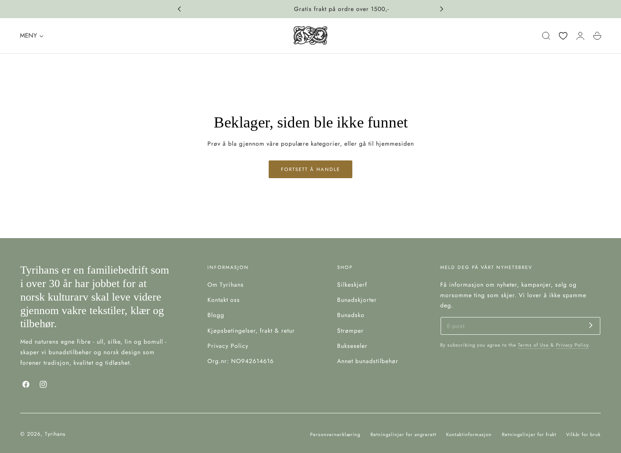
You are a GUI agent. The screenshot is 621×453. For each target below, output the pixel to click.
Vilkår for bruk (583, 434)
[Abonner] (591, 325)
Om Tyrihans (225, 284)
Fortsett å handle (310, 169)
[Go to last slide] (179, 9)
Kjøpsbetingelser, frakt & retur (251, 330)
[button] (546, 35)
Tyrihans (55, 434)
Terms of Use (534, 345)
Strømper (350, 330)
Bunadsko (351, 315)
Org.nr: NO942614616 (240, 361)
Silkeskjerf (352, 284)
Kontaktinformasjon (469, 434)
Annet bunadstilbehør (367, 361)
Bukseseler (352, 346)
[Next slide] (442, 9)
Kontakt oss (223, 300)
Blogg (215, 315)
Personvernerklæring (335, 434)
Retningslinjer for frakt (529, 434)
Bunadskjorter (357, 300)
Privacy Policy (227, 346)
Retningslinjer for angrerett (403, 434)
